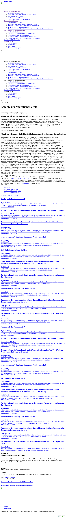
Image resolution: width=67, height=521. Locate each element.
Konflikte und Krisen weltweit (16, 16)
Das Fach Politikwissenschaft (12, 40)
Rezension (7, 187)
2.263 (23, 178)
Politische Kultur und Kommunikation (18, 35)
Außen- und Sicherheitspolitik (12, 11)
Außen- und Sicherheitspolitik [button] (12, 61)
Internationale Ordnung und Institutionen (19, 19)
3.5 (16, 178)
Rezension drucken (35, 183)
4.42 (13, 178)
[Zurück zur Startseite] (9, 7)
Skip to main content (6, 1)
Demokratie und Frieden (11, 21)
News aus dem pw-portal (14, 48)
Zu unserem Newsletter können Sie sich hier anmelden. (17, 482)
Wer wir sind (11, 44)
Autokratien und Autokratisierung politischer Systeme (22, 24)
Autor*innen (11, 46)
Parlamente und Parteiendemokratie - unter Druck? (22, 33)
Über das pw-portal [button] (9, 91)
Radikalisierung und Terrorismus (17, 18)
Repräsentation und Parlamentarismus (14, 30)
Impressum (7, 506)
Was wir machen (12, 43)
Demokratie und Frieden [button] (11, 71)
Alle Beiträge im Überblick (15, 13)
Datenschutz (7, 508)
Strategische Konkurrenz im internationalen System (22, 14)
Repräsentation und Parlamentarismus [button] (14, 80)
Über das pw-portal (9, 41)
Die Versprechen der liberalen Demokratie (19, 27)
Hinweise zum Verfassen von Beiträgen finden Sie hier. (17, 485)
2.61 (10, 178)
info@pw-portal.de (10, 477)
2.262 (19, 178)
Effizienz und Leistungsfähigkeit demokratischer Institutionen (24, 38)
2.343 (27, 178)
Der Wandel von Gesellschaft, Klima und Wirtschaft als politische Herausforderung (30, 29)
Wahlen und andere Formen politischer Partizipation (22, 36)
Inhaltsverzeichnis (24, 183)
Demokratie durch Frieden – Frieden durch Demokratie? (23, 25)
